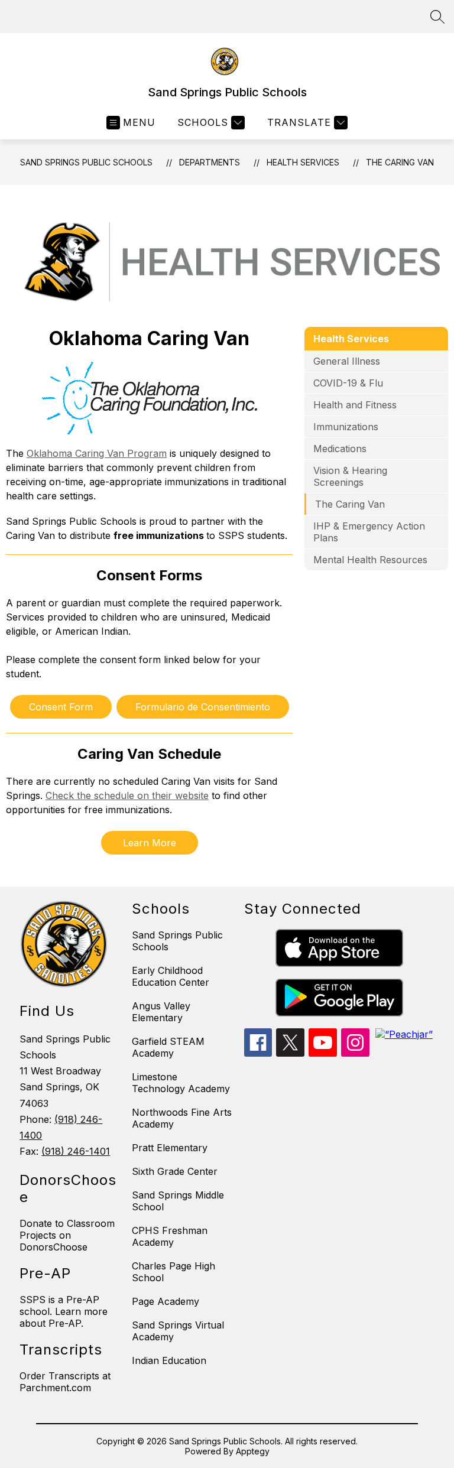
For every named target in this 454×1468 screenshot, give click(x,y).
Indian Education (169, 1360)
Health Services (303, 162)
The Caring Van (400, 162)
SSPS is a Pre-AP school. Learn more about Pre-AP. (64, 1311)
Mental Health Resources (370, 560)
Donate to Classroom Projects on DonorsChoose (67, 1235)
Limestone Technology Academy (181, 1082)
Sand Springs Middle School (178, 1201)
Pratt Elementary (169, 1148)
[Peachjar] (404, 1034)
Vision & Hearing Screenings (350, 476)
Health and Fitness (355, 405)
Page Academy (165, 1301)
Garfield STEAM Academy (168, 1047)
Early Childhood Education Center (170, 976)
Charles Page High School (173, 1272)
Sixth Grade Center (175, 1171)
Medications (340, 448)
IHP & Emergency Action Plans (369, 532)
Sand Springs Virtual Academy (178, 1331)
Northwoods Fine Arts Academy (182, 1118)
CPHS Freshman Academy (169, 1236)
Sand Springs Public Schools (86, 162)
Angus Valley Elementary (161, 1012)
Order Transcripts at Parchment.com (65, 1382)
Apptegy (253, 1451)
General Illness (346, 361)
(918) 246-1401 (75, 1151)
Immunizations (345, 427)
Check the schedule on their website (127, 795)
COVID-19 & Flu (348, 383)
